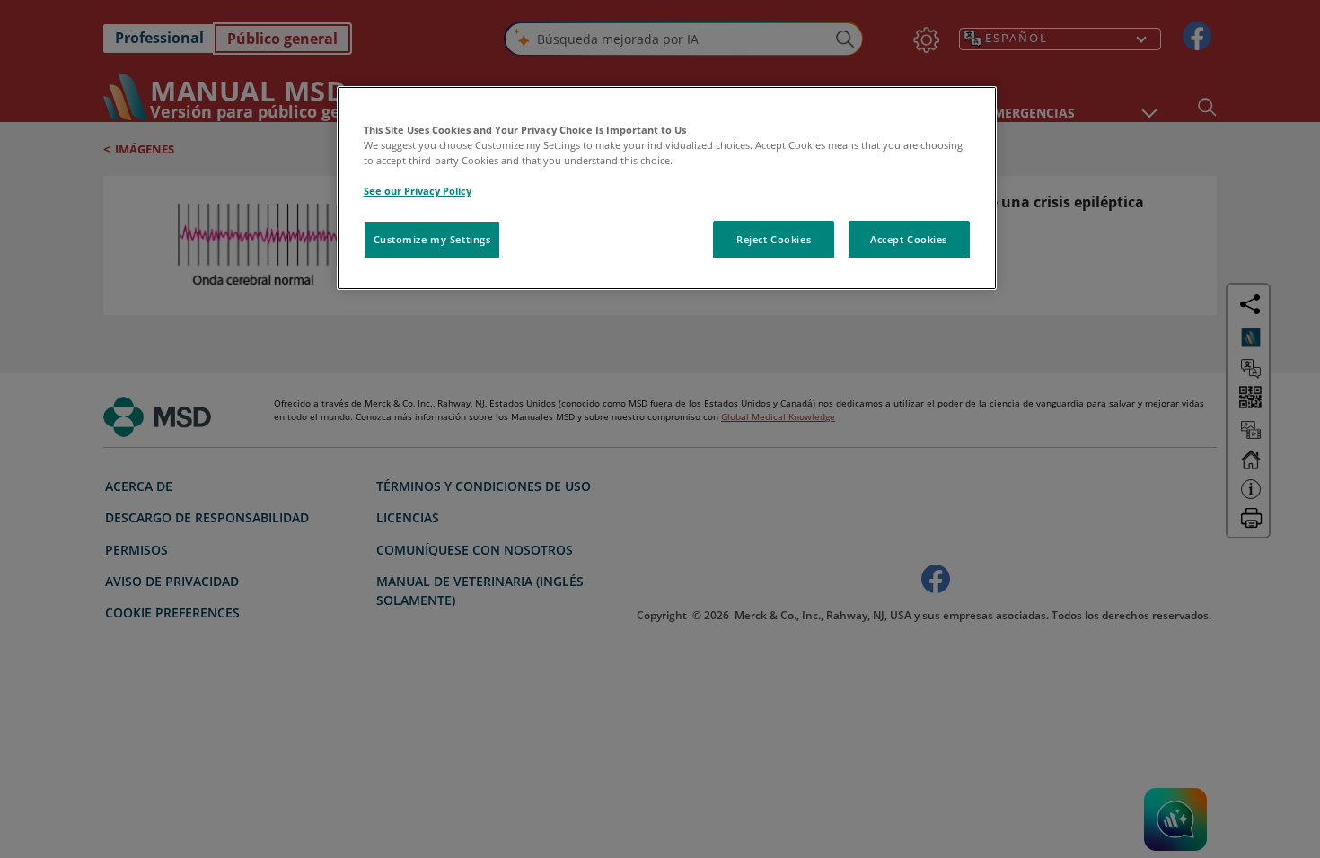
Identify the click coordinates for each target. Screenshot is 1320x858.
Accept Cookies (908, 239)
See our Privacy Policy (417, 190)
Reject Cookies (773, 239)
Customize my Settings (432, 239)
